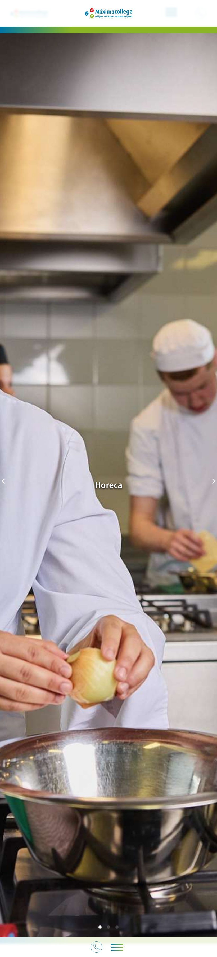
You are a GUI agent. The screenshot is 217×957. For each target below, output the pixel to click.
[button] (116, 947)
